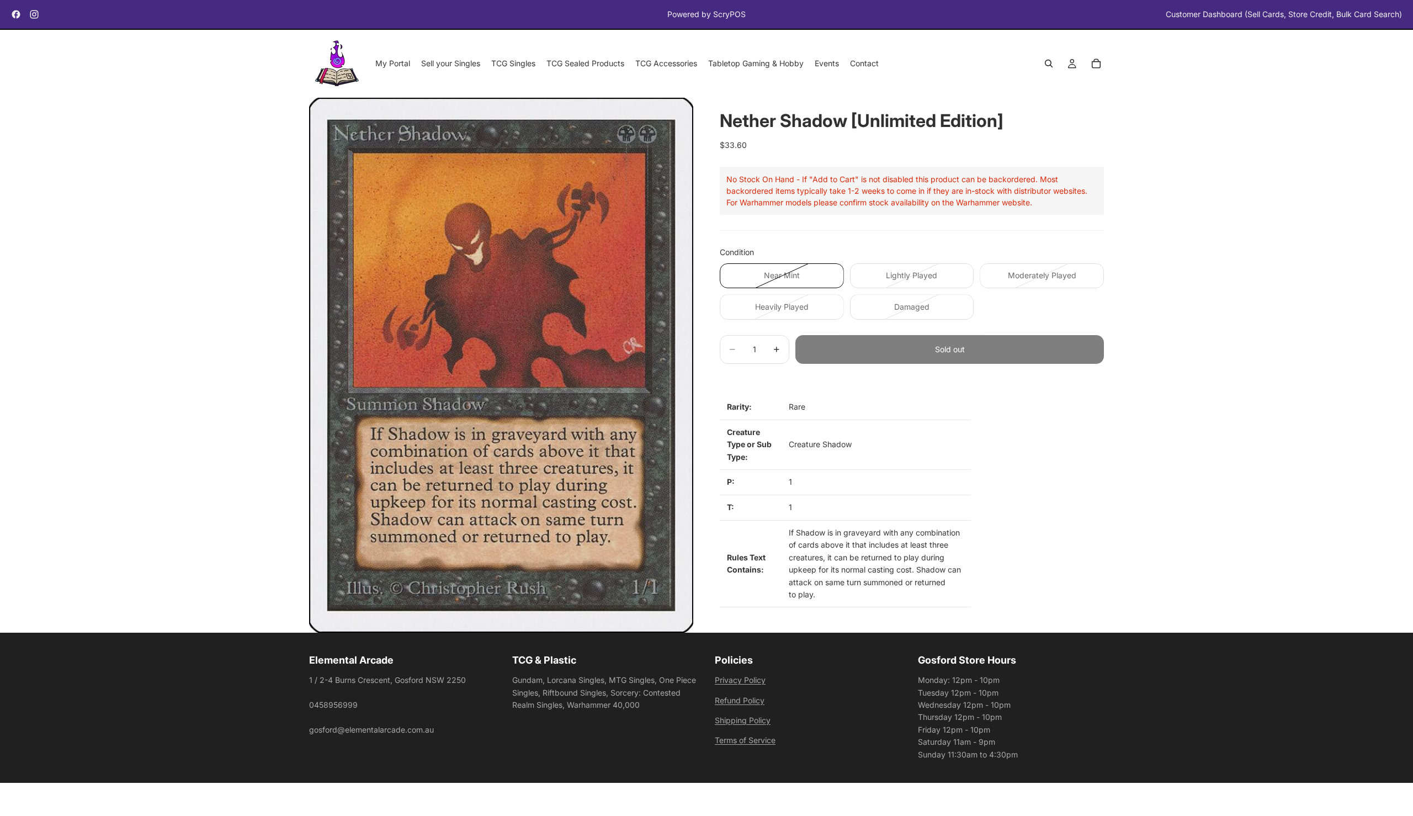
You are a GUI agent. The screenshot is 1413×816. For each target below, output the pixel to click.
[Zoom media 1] (501, 365)
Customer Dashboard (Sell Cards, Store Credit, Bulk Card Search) (1284, 14)
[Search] (1049, 64)
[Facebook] (16, 14)
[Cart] (1096, 64)
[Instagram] (34, 14)
